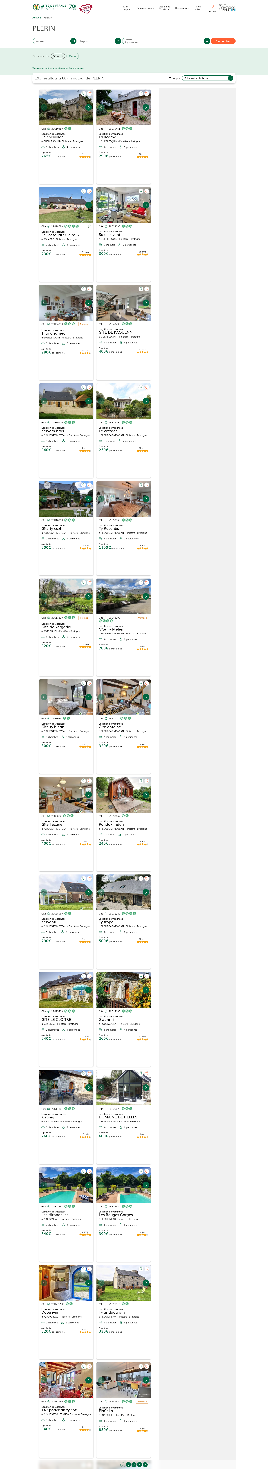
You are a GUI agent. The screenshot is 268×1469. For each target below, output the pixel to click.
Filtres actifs (40, 56)
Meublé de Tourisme (164, 8)
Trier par (174, 78)
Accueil (36, 17)
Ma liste (212, 11)
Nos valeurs (198, 8)
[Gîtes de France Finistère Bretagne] (54, 7)
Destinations (182, 7)
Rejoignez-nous (145, 7)
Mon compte (126, 8)
